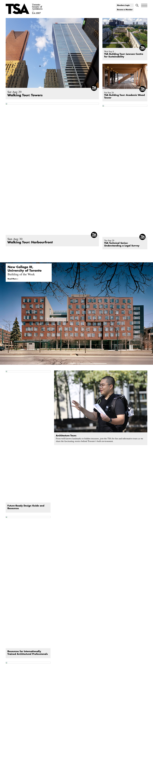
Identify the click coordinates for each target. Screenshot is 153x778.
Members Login (123, 5)
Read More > (13, 279)
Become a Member (125, 9)
